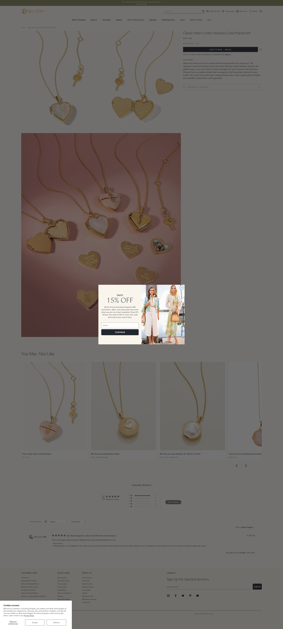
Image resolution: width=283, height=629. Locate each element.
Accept (34, 622)
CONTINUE (120, 332)
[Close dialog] (182, 287)
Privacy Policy (29, 615)
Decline (56, 622)
